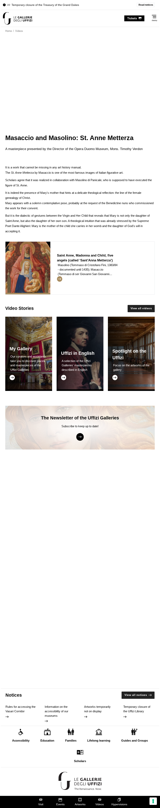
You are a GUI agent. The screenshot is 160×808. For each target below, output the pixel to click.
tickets (132, 18)
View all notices (135, 695)
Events (60, 804)
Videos (99, 804)
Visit (40, 804)
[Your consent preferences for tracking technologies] (153, 801)
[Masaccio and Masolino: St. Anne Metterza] (17, 18)
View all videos (141, 308)
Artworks (80, 804)
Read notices (146, 5)
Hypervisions (119, 804)
